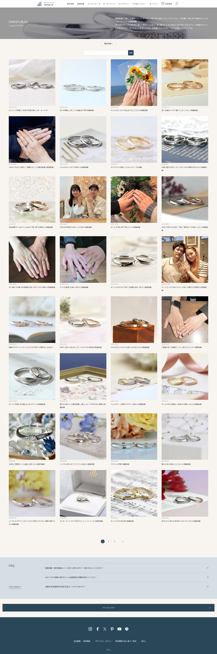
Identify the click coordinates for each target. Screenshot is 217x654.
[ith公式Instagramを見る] (90, 629)
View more (14, 587)
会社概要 (77, 641)
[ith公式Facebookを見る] (98, 629)
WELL (143, 641)
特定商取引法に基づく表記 (125, 641)
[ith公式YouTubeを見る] (119, 629)
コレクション (93, 4)
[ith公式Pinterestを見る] (112, 629)
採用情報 (86, 641)
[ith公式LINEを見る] (127, 629)
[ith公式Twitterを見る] (105, 629)
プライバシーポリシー (104, 641)
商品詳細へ (108, 43)
